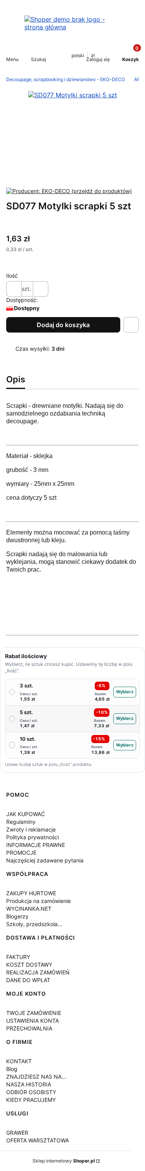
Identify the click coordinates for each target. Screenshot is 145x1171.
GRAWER (17, 1132)
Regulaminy (21, 821)
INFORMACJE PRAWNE (35, 845)
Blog (11, 1069)
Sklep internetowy (63, 1161)
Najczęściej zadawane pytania (45, 860)
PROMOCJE (21, 852)
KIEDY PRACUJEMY (31, 1099)
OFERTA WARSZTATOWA (37, 1140)
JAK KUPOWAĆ (25, 814)
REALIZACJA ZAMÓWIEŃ (38, 972)
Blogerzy (17, 916)
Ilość (12, 275)
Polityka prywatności (32, 837)
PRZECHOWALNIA (29, 1028)
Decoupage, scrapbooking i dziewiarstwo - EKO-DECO (65, 79)
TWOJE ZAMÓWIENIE (33, 1013)
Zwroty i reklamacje (31, 829)
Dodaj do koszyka (63, 325)
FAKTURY (18, 957)
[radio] (72, 692)
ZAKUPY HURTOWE (31, 893)
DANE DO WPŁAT (28, 980)
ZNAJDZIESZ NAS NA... (36, 1076)
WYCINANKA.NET (28, 908)
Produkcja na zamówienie (38, 901)
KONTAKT (19, 1061)
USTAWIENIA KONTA (32, 1020)
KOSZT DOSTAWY (29, 964)
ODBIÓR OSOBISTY (31, 1092)
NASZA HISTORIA (28, 1084)
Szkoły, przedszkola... (34, 924)
